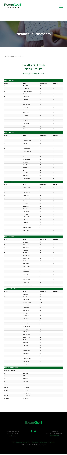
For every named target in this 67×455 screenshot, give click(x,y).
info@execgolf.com (54, 435)
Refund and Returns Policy (23, 442)
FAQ (13, 442)
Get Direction (12, 435)
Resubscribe (35, 442)
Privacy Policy (43, 442)
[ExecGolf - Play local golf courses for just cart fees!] (12, 5)
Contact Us (52, 442)
